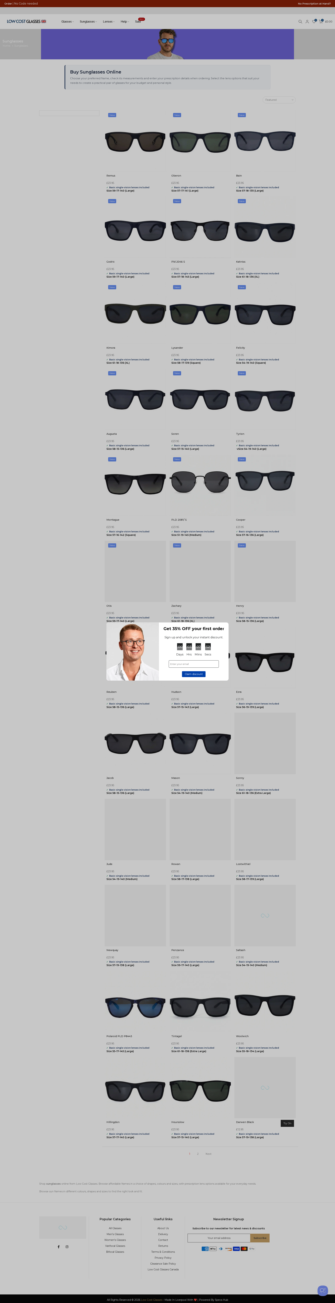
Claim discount (194, 674)
